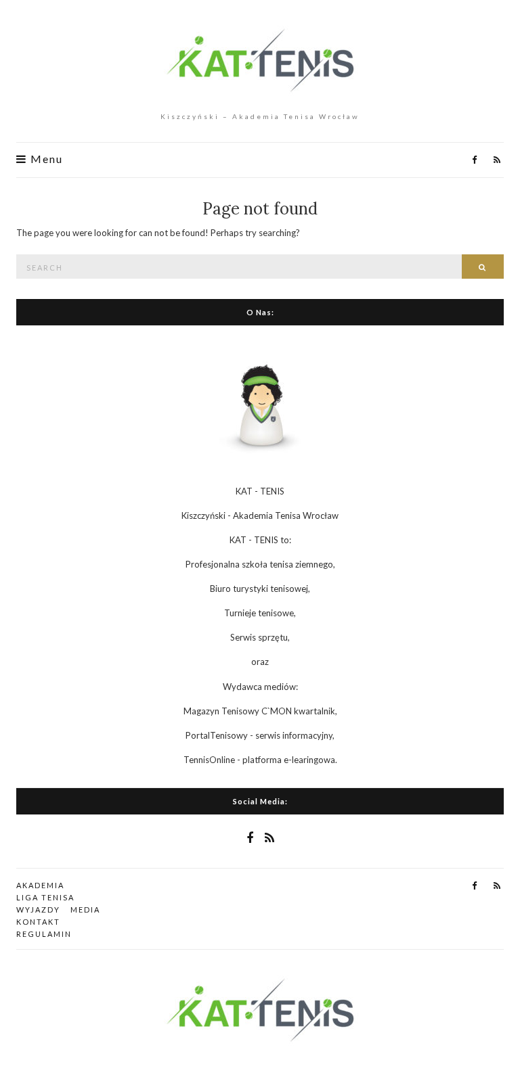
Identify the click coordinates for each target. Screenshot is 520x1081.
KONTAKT (38, 921)
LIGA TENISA (45, 897)
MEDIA (85, 909)
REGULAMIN (44, 933)
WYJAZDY (38, 909)
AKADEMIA (40, 885)
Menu (45, 159)
